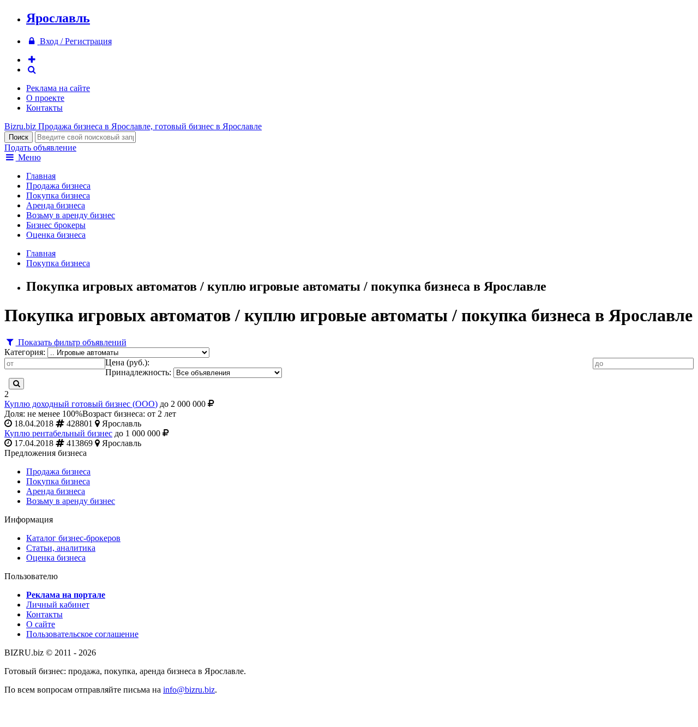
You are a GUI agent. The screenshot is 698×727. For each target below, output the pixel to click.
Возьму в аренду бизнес (70, 215)
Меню (28, 157)
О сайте (40, 624)
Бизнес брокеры (56, 225)
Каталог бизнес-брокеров (73, 538)
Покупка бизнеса (58, 195)
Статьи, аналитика (60, 547)
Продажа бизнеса (58, 185)
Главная (41, 176)
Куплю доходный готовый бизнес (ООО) (81, 403)
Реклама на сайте (58, 88)
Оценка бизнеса (56, 234)
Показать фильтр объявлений (71, 342)
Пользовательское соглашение (82, 634)
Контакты (44, 107)
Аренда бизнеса (55, 205)
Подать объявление (40, 147)
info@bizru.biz (189, 689)
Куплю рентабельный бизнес (58, 433)
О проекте (45, 98)
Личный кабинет (57, 604)
